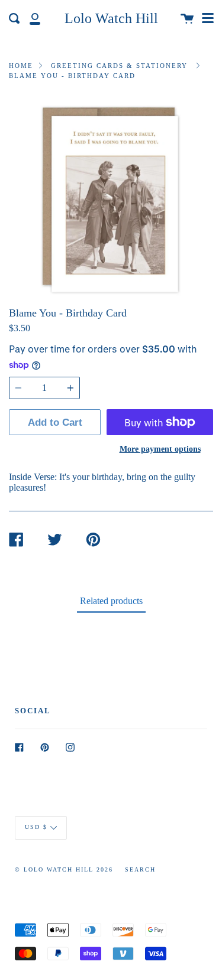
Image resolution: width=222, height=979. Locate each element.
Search (140, 869)
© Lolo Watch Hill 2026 (64, 869)
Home (21, 65)
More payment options (160, 448)
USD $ (36, 827)
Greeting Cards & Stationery (119, 65)
